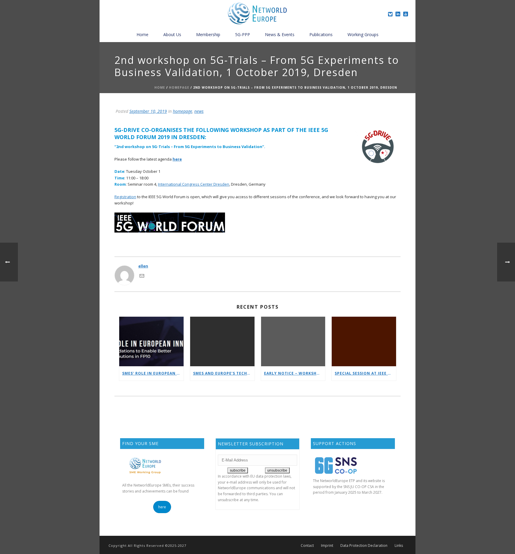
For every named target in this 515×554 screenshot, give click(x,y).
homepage (179, 87)
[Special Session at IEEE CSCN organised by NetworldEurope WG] (364, 342)
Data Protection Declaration (363, 545)
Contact (307, 545)
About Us (172, 34)
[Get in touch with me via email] (141, 275)
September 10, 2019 (148, 111)
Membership (208, 34)
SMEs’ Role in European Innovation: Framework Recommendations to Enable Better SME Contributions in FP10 (153, 373)
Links (399, 545)
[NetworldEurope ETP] (257, 13)
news (199, 111)
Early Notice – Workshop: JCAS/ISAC (294, 373)
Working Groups (363, 34)
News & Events (279, 34)
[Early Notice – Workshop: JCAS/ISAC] (293, 342)
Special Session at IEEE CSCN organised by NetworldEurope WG (365, 373)
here (177, 159)
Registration (125, 196)
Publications (321, 34)
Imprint (327, 545)
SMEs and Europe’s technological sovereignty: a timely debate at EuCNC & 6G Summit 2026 (224, 373)
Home (142, 34)
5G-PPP (242, 34)
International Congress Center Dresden (193, 184)
